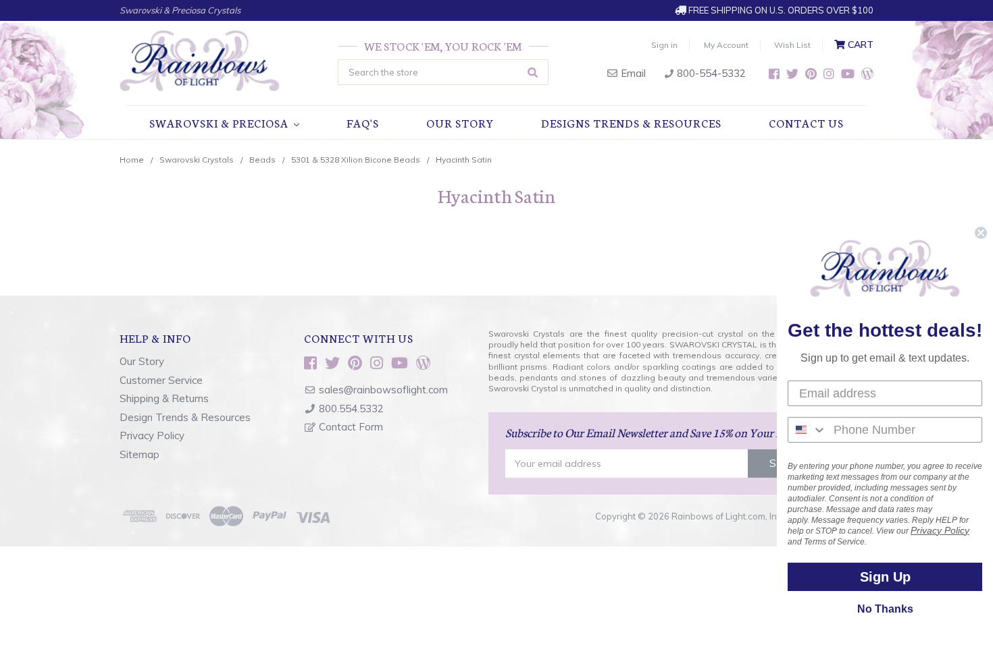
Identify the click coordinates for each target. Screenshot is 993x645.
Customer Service (161, 380)
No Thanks (885, 609)
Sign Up (885, 576)
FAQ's (363, 122)
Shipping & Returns (164, 398)
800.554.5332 (351, 408)
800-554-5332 (710, 73)
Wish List (792, 45)
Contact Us (806, 122)
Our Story (460, 122)
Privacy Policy (152, 435)
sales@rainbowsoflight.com (383, 389)
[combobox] (807, 430)
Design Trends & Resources (185, 417)
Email (632, 73)
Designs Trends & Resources (631, 122)
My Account (726, 45)
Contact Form (351, 426)
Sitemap (139, 454)
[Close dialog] (981, 233)
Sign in (664, 45)
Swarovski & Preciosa (220, 122)
